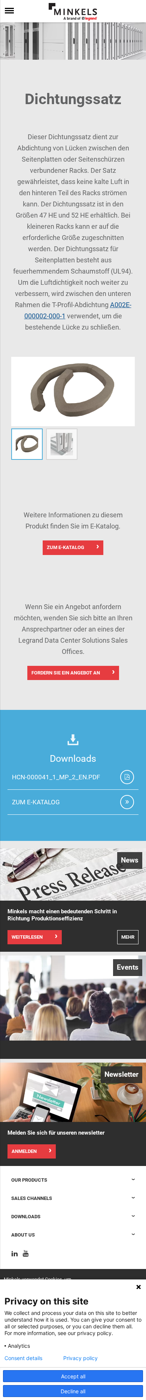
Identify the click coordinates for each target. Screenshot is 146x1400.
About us (23, 1235)
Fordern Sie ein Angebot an (65, 673)
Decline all (73, 1391)
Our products (29, 1180)
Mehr (127, 937)
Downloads (25, 1216)
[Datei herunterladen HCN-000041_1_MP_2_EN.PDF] (127, 777)
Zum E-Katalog (65, 547)
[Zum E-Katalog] (127, 802)
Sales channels (31, 1198)
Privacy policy (80, 1358)
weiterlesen (27, 937)
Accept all (73, 1376)
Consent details (23, 1358)
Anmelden (24, 1151)
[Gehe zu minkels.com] (73, 12)
